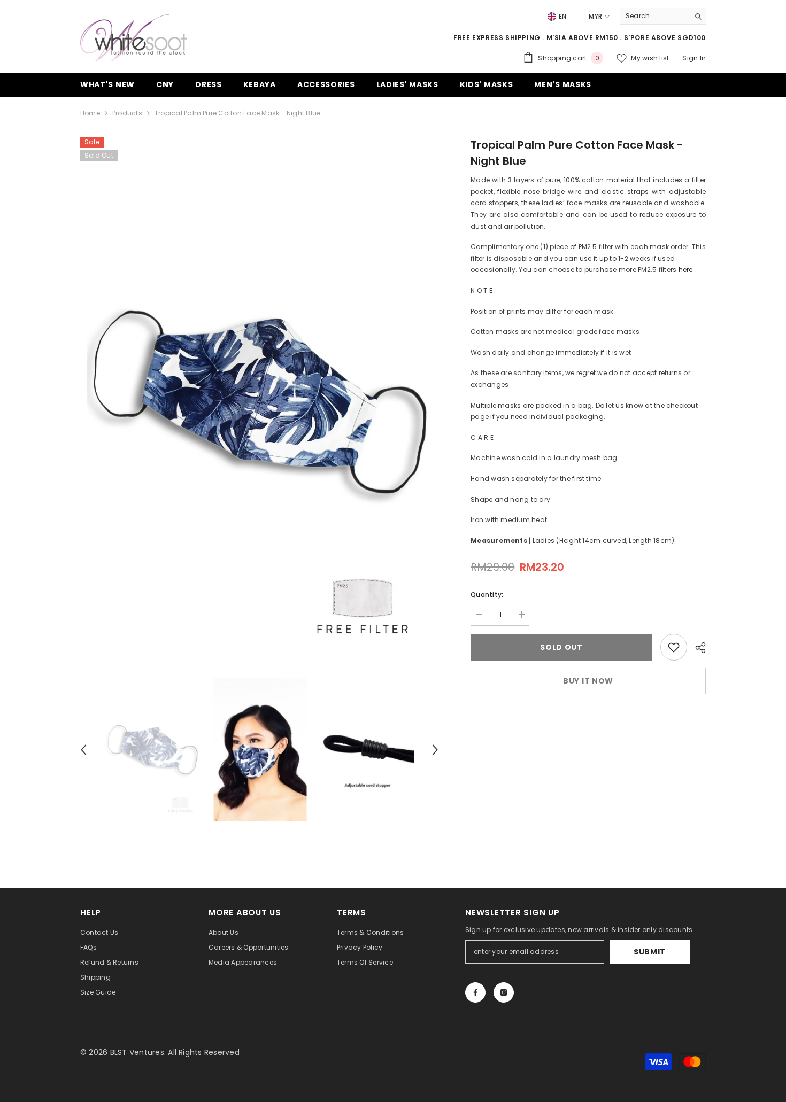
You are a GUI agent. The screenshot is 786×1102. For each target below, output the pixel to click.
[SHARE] (696, 648)
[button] (83, 750)
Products (127, 113)
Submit (650, 951)
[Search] (663, 16)
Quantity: (487, 594)
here (686, 269)
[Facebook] (475, 992)
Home (90, 113)
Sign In (694, 58)
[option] (259, 402)
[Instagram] (504, 992)
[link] (673, 647)
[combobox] (654, 16)
